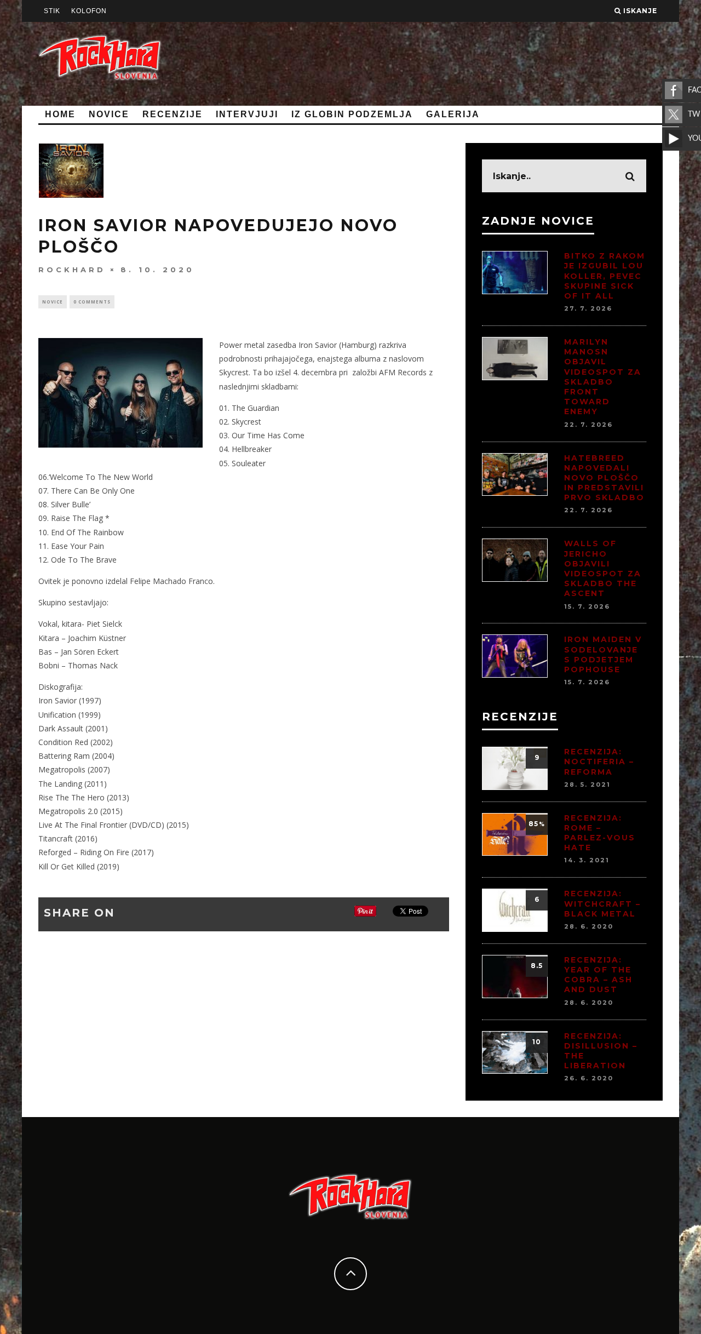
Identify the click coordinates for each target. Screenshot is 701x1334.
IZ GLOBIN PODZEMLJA (352, 114)
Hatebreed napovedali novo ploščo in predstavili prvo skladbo (604, 478)
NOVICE (109, 114)
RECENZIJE (172, 114)
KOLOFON (89, 11)
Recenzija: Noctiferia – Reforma (599, 761)
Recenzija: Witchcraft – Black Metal (602, 903)
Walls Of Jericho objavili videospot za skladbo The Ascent (602, 568)
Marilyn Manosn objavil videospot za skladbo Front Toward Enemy (602, 376)
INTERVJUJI (247, 114)
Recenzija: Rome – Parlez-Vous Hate (599, 833)
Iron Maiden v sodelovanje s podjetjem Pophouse (603, 654)
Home (60, 114)
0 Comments (92, 302)
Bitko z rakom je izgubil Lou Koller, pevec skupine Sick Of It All (604, 276)
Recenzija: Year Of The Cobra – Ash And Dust (598, 975)
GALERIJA (453, 114)
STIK (52, 11)
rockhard (72, 269)
